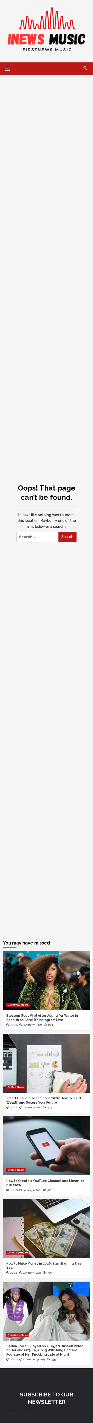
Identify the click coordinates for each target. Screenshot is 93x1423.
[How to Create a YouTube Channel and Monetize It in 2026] (46, 1145)
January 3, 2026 (32, 1272)
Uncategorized (18, 1252)
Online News (16, 1087)
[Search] (85, 68)
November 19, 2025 (34, 1359)
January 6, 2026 (32, 1107)
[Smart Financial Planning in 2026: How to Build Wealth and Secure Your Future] (46, 1063)
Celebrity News (18, 1004)
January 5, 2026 (32, 1190)
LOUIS (14, 1024)
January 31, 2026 (32, 1024)
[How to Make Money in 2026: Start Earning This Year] (46, 1228)
